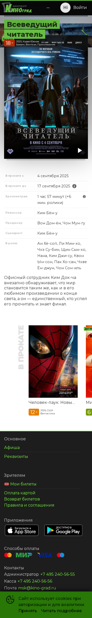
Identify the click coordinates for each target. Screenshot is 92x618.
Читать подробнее (61, 610)
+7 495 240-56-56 (35, 581)
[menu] (43, 7)
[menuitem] (48, 7)
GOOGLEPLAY (63, 530)
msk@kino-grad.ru (37, 588)
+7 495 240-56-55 (57, 574)
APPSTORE (21, 530)
